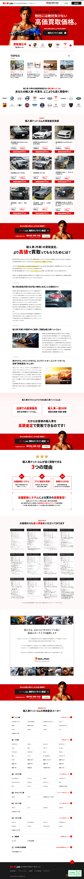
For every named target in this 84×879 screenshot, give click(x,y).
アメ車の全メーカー (65, 739)
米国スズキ (14, 767)
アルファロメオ (30, 822)
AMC (13, 756)
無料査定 (76, 3)
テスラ (13, 759)
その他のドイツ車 (15, 733)
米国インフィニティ (47, 759)
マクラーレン (46, 782)
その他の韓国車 (30, 840)
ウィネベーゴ (62, 756)
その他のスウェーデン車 (48, 797)
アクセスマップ (46, 871)
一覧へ (69, 55)
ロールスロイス (15, 778)
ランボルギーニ (62, 822)
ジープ (28, 756)
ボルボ (13, 797)
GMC (28, 748)
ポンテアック (61, 744)
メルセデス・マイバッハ (48, 721)
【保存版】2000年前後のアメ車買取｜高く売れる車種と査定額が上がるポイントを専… (66, 75)
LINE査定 (66, 3)
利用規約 (30, 871)
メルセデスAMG (30, 721)
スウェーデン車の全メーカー (63, 792)
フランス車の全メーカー (64, 803)
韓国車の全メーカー (65, 836)
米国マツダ (45, 763)
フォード (45, 748)
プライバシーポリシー (22, 871)
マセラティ (14, 826)
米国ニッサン (62, 767)
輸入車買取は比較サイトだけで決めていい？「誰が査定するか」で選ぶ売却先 (33, 75)
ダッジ (44, 752)
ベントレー (29, 778)
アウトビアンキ (46, 826)
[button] (30, 45)
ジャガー (45, 778)
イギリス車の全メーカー (64, 774)
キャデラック (14, 744)
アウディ (45, 725)
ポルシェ (29, 729)
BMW (13, 725)
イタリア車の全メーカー (64, 818)
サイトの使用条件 (37, 871)
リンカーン (61, 748)
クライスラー (30, 752)
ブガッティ (61, 807)
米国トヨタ (14, 763)
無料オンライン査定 (55, 33)
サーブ (28, 797)
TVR (60, 782)
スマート (61, 721)
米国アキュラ (62, 759)
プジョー (13, 807)
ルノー (28, 807)
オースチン (45, 786)
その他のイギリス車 (63, 786)
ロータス (29, 782)
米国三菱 (29, 767)
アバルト (61, 826)
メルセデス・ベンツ (16, 721)
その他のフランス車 (16, 811)
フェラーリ (45, 822)
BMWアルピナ (30, 725)
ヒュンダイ (14, 840)
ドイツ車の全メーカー (65, 717)
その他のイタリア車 (16, 830)
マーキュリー (14, 752)
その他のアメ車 (46, 767)
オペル (13, 729)
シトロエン (45, 807)
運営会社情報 (12, 871)
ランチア (29, 826)
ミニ (60, 729)
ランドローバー (62, 778)
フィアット (14, 822)
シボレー (29, 744)
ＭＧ (13, 786)
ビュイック (45, 744)
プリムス (61, 752)
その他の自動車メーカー (17, 851)
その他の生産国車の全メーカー (63, 847)
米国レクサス (30, 759)
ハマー (13, 748)
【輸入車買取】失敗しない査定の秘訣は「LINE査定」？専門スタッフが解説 (16, 75)
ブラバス (45, 729)
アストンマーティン (16, 782)
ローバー (29, 786)
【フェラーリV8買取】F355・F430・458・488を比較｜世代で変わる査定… (50, 75)
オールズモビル (46, 756)
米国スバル (61, 763)
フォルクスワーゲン (63, 725)
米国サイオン (30, 763)
